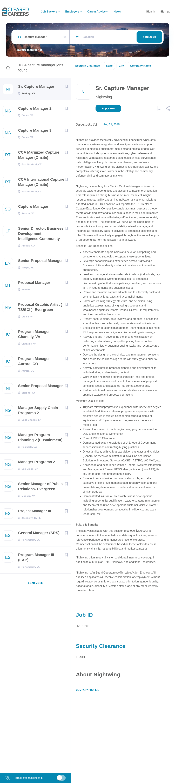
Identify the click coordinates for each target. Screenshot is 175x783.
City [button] (121, 65)
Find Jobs (149, 36)
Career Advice (96, 11)
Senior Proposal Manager (40, 260)
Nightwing (104, 97)
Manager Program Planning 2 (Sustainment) (40, 437)
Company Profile (87, 690)
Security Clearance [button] (87, 65)
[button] (167, 108)
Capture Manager (33, 206)
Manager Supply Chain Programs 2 (38, 410)
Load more (35, 583)
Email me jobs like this (29, 777)
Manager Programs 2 (36, 462)
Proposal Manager (34, 282)
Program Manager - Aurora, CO (35, 361)
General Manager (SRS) (38, 533)
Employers (72, 11)
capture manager (28, 49)
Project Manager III (34, 511)
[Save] (66, 86)
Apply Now (108, 108)
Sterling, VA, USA (86, 124)
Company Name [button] (140, 65)
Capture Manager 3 (34, 130)
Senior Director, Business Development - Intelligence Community (40, 233)
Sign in (150, 11)
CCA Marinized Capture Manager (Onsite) (38, 155)
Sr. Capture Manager (36, 86)
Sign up (165, 11)
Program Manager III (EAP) (36, 557)
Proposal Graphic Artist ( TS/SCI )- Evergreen (40, 307)
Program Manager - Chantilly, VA (35, 334)
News (117, 11)
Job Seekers (49, 11)
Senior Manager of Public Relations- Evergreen (40, 486)
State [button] (109, 65)
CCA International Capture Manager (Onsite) (41, 182)
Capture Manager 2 (34, 108)
